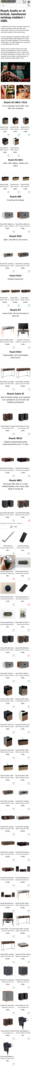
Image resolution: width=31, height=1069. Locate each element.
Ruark (25, 523)
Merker (19, 523)
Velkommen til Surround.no (8, 523)
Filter (15, 526)
